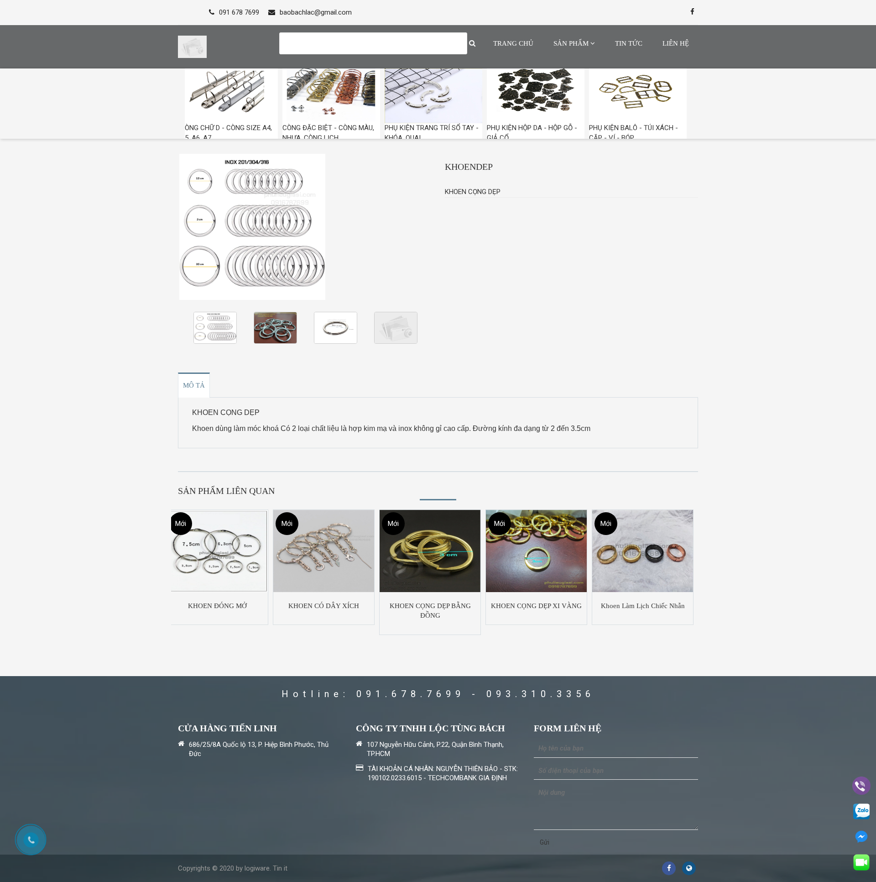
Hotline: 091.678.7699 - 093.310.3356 (438, 693)
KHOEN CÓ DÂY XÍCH (323, 605)
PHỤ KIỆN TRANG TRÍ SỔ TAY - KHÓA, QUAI (432, 133)
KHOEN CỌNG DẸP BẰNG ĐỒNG (430, 610)
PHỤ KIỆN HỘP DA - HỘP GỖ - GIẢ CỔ (532, 133)
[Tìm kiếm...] (472, 43)
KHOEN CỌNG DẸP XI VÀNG (536, 605)
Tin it (280, 868)
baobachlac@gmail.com (316, 12)
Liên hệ (675, 43)
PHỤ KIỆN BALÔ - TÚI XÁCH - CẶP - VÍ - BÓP (633, 133)
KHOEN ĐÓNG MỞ (217, 605)
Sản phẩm (571, 43)
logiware (257, 868)
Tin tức (628, 43)
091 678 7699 (239, 12)
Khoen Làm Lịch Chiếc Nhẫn (643, 605)
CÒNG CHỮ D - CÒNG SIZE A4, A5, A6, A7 (226, 133)
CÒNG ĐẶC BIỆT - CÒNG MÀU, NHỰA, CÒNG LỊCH (328, 133)
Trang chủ (513, 43)
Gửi (544, 842)
